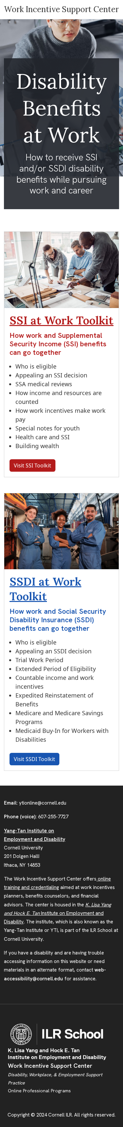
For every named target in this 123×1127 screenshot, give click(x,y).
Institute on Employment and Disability (57, 913)
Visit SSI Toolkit (32, 465)
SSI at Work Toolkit (61, 320)
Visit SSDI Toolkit (34, 759)
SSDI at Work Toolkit (45, 588)
